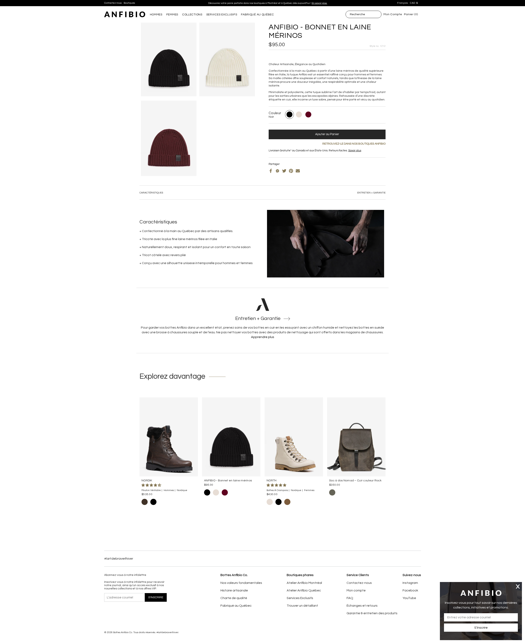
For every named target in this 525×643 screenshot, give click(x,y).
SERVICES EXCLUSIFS (221, 14)
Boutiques (129, 3)
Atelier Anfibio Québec (304, 590)
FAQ (350, 598)
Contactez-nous (113, 3)
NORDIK (147, 480)
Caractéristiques (151, 192)
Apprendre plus (262, 337)
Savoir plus (354, 150)
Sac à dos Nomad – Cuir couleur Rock (355, 480)
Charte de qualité (233, 598)
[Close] (518, 586)
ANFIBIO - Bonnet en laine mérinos (228, 480)
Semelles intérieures (288, 153)
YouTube (409, 598)
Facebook (410, 590)
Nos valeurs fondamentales (241, 582)
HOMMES (156, 14)
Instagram (410, 582)
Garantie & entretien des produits (372, 613)
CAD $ (414, 3)
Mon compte (356, 590)
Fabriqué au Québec (236, 605)
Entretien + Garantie (371, 192)
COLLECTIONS (192, 14)
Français (402, 3)
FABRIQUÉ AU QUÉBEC (257, 14)
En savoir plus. (319, 1)
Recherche (357, 14)
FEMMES (172, 14)
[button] (152, 485)
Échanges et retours (362, 605)
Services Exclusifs (300, 598)
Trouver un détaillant (302, 605)
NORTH (271, 480)
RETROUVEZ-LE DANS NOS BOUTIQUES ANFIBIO (354, 143)
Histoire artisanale (234, 590)
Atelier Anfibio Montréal (304, 582)
